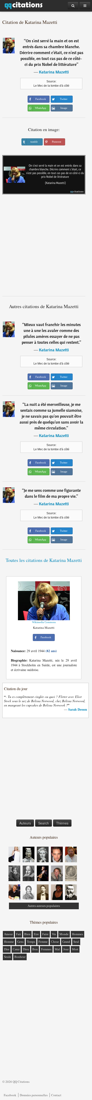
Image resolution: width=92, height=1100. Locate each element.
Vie (54, 934)
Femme (43, 941)
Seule (7, 957)
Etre (36, 934)
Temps (31, 941)
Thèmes (62, 823)
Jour (66, 949)
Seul (76, 941)
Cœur (16, 949)
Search (43, 823)
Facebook (10, 1095)
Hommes (77, 934)
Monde (64, 934)
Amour (8, 934)
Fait (18, 934)
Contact (56, 1095)
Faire (45, 934)
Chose (55, 941)
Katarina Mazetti (54, 72)
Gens (20, 941)
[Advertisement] (46, 247)
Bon (35, 949)
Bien (27, 934)
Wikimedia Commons (44, 622)
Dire (6, 949)
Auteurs (25, 823)
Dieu (26, 949)
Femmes (46, 949)
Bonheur (19, 957)
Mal (57, 949)
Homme (9, 941)
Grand (66, 941)
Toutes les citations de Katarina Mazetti (44, 560)
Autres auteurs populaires (44, 906)
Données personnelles (34, 1095)
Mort (75, 949)
